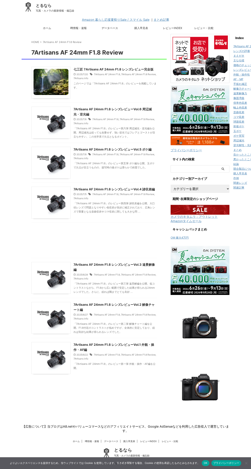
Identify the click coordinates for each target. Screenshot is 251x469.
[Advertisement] (94, 241)
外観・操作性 (241, 74)
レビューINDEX (172, 28)
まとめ (237, 149)
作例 (236, 178)
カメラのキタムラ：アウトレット (194, 217)
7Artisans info (81, 78)
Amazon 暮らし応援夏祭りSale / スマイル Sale (115, 20)
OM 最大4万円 (180, 237)
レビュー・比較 (204, 28)
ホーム (47, 28)
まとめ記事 (161, 20)
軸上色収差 (240, 107)
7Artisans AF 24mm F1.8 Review (138, 74)
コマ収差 (238, 117)
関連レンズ (240, 182)
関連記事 (238, 187)
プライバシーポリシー (186, 150)
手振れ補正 (240, 84)
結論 (236, 164)
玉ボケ (237, 131)
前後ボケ (238, 126)
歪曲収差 (238, 112)
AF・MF (238, 79)
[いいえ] (246, 463)
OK (205, 462)
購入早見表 (141, 28)
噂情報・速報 (78, 28)
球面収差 (238, 121)
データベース (110, 28)
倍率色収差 (240, 102)
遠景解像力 (240, 93)
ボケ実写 (238, 135)
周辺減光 (238, 140)
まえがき (238, 55)
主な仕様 (238, 60)
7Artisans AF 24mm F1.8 (107, 74)
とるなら (44, 5)
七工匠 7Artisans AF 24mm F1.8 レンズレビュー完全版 (114, 69)
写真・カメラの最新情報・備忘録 (131, 455)
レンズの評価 (241, 51)
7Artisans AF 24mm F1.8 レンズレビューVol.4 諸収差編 (114, 189)
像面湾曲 (238, 98)
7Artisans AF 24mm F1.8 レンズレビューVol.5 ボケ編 (113, 149)
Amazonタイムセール (186, 221)
